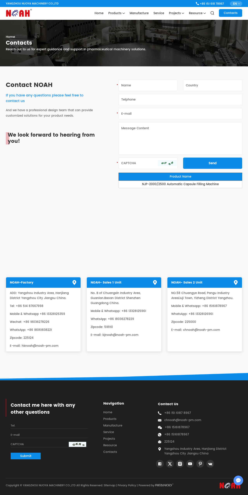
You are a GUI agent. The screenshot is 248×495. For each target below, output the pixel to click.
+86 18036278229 (121, 319)
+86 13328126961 (201, 314)
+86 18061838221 (39, 330)
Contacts (231, 13)
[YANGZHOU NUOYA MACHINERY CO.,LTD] (19, 13)
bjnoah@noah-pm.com (120, 335)
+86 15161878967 (176, 434)
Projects (175, 13)
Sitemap (109, 485)
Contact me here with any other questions (43, 409)
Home (99, 13)
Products (115, 13)
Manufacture (139, 13)
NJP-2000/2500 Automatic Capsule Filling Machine (180, 184)
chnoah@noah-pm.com (201, 330)
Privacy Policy (127, 485)
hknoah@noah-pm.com (40, 345)
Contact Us (168, 404)
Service (158, 13)
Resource (196, 13)
